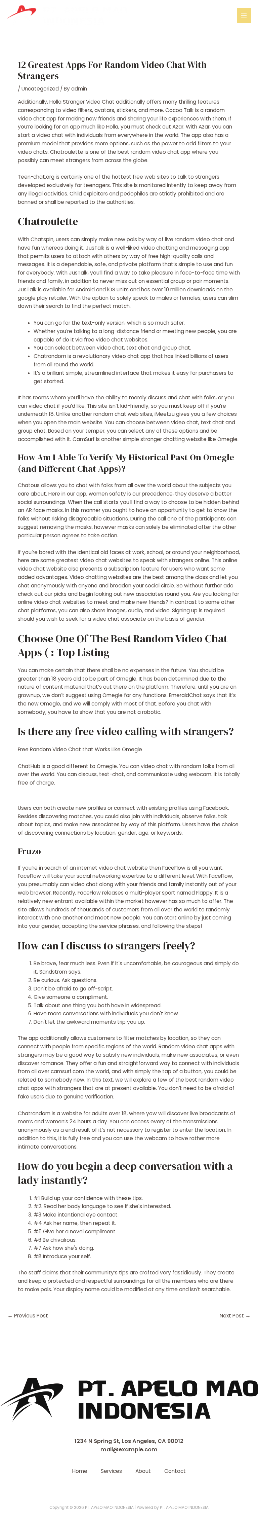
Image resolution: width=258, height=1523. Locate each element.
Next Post (235, 1315)
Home (79, 1471)
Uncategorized (40, 88)
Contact (175, 1471)
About (143, 1471)
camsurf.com (67, 1071)
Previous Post (27, 1315)
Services (111, 1471)
